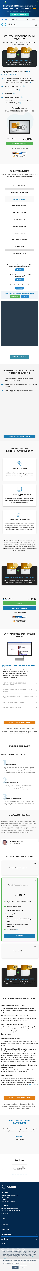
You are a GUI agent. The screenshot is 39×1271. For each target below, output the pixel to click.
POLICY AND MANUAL (19, 185)
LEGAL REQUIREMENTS (19, 199)
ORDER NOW (19, 936)
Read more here (32, 1084)
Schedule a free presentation (19, 722)
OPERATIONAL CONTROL (19, 206)
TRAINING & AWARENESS (19, 240)
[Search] (28, 19)
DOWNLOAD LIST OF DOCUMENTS (19, 436)
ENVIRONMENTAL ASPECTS (19, 192)
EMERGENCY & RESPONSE (19, 212)
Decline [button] (23, 1267)
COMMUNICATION (19, 219)
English (8, 140)
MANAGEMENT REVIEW (19, 253)
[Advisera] (7, 25)
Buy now (19, 603)
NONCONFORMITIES (19, 233)
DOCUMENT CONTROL (19, 226)
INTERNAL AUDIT (19, 246)
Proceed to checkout (19, 143)
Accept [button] (15, 1267)
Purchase (14, 296)
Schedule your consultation (15, 846)
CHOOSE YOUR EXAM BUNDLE (19, 14)
